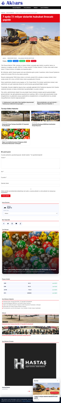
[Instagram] (12, 223)
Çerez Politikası (44, 7)
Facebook (16, 61)
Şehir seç (6, 210)
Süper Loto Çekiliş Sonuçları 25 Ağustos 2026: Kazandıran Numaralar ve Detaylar (22, 304)
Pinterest (33, 61)
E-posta (4, 177)
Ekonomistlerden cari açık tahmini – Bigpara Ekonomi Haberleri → (47, 103)
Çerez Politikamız (26, 401)
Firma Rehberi (27, 7)
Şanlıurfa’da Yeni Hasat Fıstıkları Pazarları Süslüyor (14, 306)
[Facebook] (4, 223)
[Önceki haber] (53, 234)
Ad (2, 171)
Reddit (28, 61)
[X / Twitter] (8, 223)
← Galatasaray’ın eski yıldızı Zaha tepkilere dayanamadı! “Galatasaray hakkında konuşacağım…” (18, 103)
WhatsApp (22, 61)
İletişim (36, 7)
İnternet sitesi (5, 183)
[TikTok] (20, 223)
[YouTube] (16, 223)
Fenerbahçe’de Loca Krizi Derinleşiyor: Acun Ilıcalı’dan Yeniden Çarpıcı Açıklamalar (22, 308)
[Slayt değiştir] (27, 391)
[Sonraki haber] (56, 234)
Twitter (9, 61)
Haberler (3, 12)
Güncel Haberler (17, 7)
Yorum (3, 157)
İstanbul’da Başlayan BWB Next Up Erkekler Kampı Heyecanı (17, 303)
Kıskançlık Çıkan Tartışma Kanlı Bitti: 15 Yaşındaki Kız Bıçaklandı (17, 301)
